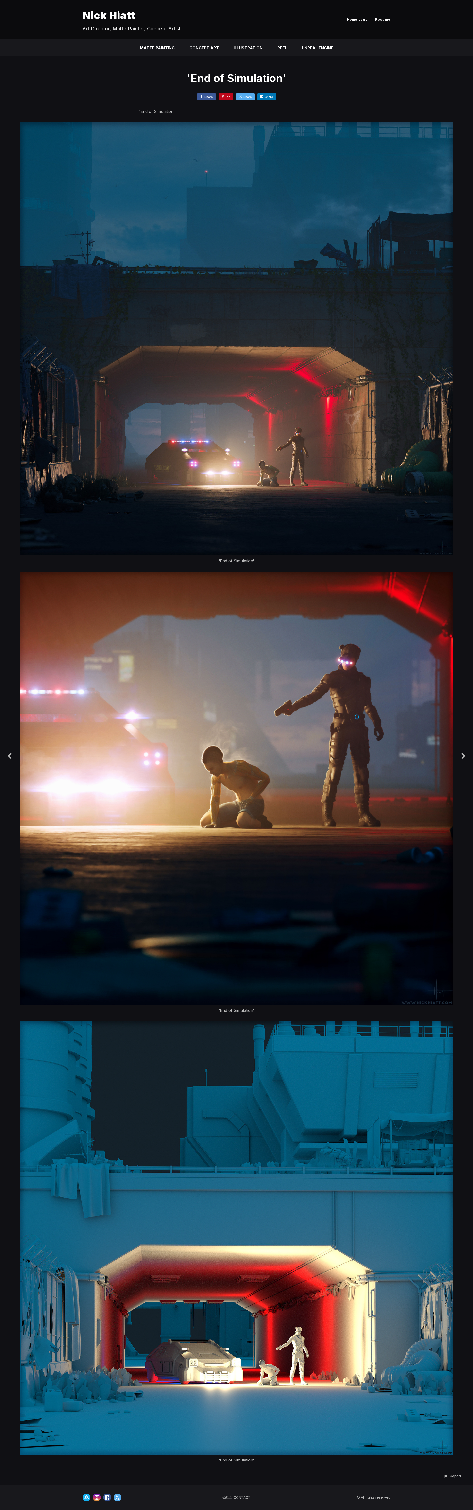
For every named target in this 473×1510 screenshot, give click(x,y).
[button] (452, 1476)
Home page (357, 19)
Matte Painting (157, 47)
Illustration (248, 47)
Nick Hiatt (109, 15)
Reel (282, 47)
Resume (382, 19)
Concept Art (204, 47)
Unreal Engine (317, 47)
